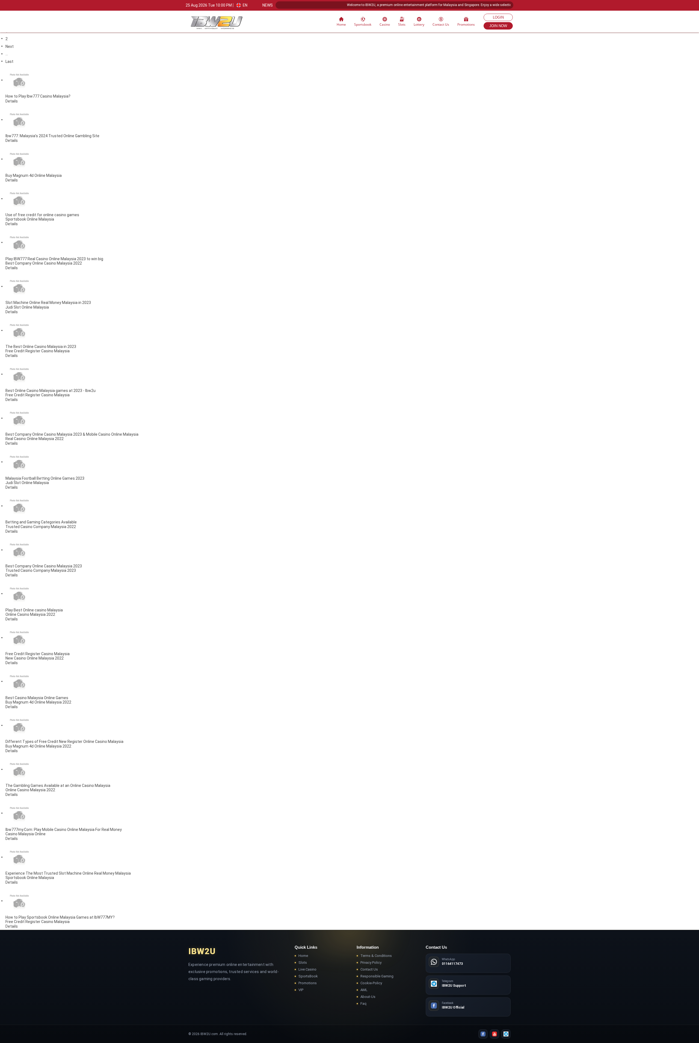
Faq (363, 1003)
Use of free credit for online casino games (42, 215)
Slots (302, 962)
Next (9, 46)
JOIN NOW (498, 26)
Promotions (466, 24)
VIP (300, 990)
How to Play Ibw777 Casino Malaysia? (37, 96)
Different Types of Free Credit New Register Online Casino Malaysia (64, 742)
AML (364, 990)
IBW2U (202, 951)
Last (9, 61)
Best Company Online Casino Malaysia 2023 (43, 566)
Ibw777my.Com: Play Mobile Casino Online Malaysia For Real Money (63, 829)
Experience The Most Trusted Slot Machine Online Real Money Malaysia (68, 873)
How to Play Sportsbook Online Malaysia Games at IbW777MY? (60, 917)
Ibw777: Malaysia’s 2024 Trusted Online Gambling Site (52, 136)
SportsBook (308, 976)
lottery (419, 24)
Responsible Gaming (376, 976)
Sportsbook (362, 24)
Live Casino (307, 969)
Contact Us (441, 24)
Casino (385, 24)
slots (401, 24)
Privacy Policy (370, 962)
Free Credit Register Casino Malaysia (37, 654)
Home (341, 24)
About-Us (367, 997)
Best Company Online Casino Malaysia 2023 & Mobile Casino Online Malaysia (71, 434)
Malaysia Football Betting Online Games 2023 (44, 478)
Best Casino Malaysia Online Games (36, 698)
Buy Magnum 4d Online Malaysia (33, 175)
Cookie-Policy (371, 983)
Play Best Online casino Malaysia (34, 610)
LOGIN (498, 17)
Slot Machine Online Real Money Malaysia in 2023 (48, 303)
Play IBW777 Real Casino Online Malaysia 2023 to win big (54, 259)
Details (11, 101)
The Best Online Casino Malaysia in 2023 (40, 346)
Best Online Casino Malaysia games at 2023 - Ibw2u (50, 390)
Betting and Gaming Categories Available (41, 522)
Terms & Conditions (376, 956)
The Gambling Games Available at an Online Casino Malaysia (57, 785)
